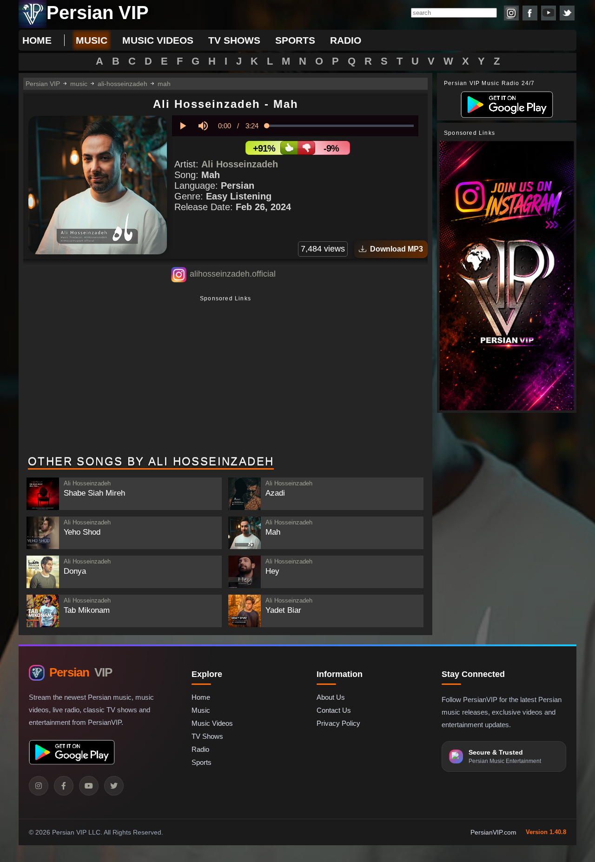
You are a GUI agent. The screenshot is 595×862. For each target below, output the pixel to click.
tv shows (234, 40)
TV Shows (207, 736)
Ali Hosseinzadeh (239, 164)
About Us (331, 697)
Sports (202, 762)
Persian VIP (43, 83)
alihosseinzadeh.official (233, 273)
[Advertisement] (225, 376)
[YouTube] (89, 786)
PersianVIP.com (493, 832)
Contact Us (334, 710)
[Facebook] (63, 786)
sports (295, 40)
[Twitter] (114, 786)
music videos (157, 40)
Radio (200, 749)
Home (37, 40)
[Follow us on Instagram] (511, 13)
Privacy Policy (338, 723)
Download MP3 (394, 249)
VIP (80, 672)
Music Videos (212, 723)
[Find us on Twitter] (567, 13)
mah (164, 83)
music (91, 40)
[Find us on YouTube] (548, 13)
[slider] (340, 126)
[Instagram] (38, 786)
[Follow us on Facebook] (529, 13)
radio (345, 40)
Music (201, 710)
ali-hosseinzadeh (122, 83)
